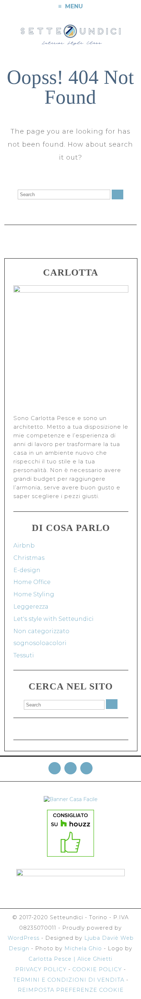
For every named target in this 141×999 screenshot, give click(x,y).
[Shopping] (134, 6)
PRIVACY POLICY (41, 969)
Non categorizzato (41, 631)
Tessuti (23, 655)
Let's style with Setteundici (53, 618)
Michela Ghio (83, 948)
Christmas (28, 557)
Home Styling (33, 594)
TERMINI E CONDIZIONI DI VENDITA (68, 980)
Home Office (32, 582)
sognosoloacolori (40, 643)
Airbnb (24, 545)
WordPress (23, 938)
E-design (26, 570)
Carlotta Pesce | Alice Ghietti (70, 959)
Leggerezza (30, 606)
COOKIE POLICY (97, 969)
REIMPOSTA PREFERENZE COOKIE (71, 990)
